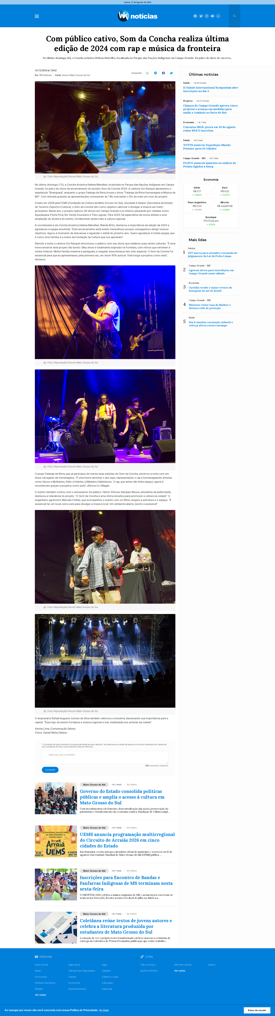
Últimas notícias (203, 74)
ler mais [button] (104, 1010)
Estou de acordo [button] (257, 1010)
